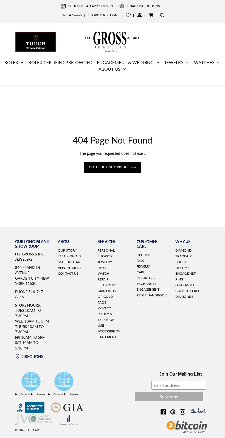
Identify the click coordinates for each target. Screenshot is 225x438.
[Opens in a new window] (29, 411)
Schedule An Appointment (91, 6)
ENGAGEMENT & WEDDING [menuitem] (125, 62)
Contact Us (68, 273)
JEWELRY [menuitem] (174, 62)
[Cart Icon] (151, 15)
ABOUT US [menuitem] (109, 68)
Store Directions (103, 15)
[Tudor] (35, 41)
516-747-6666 (71, 15)
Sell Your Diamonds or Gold (107, 291)
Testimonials (69, 256)
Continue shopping (108, 167)
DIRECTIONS (32, 356)
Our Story (67, 250)
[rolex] (189, 41)
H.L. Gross (34, 430)
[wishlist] (128, 15)
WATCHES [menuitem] (204, 62)
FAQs (102, 302)
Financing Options (143, 6)
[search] (162, 15)
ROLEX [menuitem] (11, 62)
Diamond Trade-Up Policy (183, 256)
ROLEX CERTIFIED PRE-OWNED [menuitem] (60, 62)
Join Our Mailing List (180, 374)
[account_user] (139, 15)
